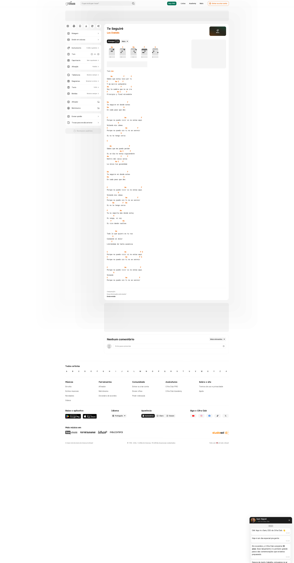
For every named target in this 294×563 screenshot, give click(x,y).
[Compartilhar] (98, 26)
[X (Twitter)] (225, 416)
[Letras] (102, 432)
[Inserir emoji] (223, 346)
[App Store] (90, 416)
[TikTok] (217, 416)
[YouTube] (193, 416)
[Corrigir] (92, 26)
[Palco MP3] (116, 432)
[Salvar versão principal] (118, 41)
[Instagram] (201, 416)
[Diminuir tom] (92, 54)
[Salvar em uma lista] (80, 26)
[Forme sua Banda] (87, 432)
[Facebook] (209, 416)
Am (112, 71)
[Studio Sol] (220, 432)
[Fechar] (289, 520)
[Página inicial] (70, 3)
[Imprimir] (74, 26)
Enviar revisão (111, 296)
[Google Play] (73, 416)
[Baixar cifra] (86, 26)
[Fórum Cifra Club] (71, 432)
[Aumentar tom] (98, 54)
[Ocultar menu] (67, 26)
